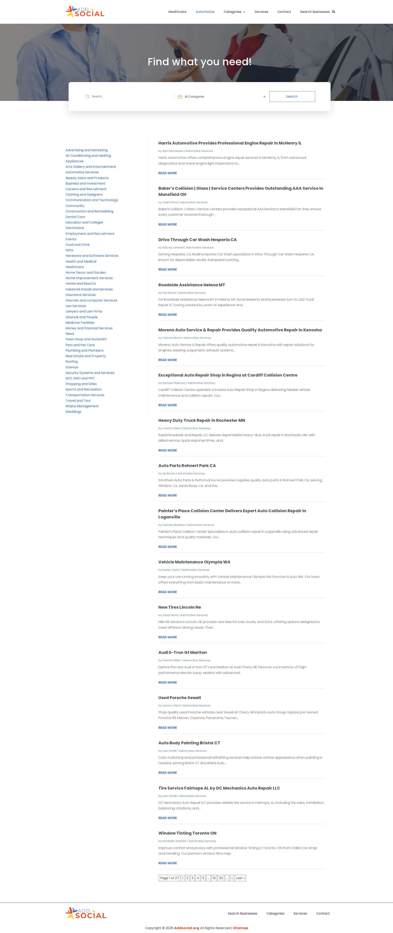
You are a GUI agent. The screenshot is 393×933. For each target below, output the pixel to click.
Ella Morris (169, 293)
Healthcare (177, 11)
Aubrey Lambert (173, 247)
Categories (233, 11)
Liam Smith (170, 751)
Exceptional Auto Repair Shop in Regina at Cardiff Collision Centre (227, 375)
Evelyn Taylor (171, 570)
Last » (240, 878)
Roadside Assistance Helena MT (191, 285)
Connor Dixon (172, 428)
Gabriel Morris (172, 338)
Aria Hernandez (173, 151)
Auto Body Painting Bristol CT (189, 743)
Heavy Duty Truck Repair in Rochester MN (201, 420)
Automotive (205, 11)
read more (167, 173)
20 (221, 878)
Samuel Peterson (174, 383)
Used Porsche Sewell (179, 698)
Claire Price (170, 202)
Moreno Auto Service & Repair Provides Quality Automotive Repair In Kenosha (240, 330)
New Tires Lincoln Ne (179, 607)
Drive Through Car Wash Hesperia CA (197, 240)
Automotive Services (199, 151)
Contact (284, 11)
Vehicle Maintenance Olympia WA (194, 562)
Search (292, 96)
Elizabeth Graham (174, 841)
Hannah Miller (172, 660)
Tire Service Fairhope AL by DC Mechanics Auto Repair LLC (219, 788)
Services (261, 11)
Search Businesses (315, 11)
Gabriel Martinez (174, 525)
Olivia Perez (170, 615)
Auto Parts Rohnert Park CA (187, 465)
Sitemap (240, 928)
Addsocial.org (186, 928)
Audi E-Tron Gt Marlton (182, 652)
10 (214, 878)
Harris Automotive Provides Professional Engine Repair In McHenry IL (230, 143)
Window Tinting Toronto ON (187, 833)
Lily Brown (169, 473)
